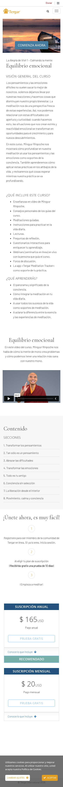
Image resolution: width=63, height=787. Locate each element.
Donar (49, 3)
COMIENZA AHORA (31, 45)
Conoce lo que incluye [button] (20, 651)
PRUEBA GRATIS (31, 639)
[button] (58, 3)
